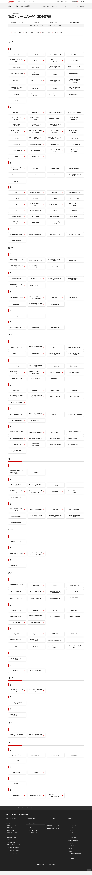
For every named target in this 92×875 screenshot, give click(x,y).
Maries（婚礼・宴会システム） (35, 690)
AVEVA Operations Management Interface (55, 67)
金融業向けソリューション (12, 830)
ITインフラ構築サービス (55, 54)
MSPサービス (55, 210)
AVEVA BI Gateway (74, 73)
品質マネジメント (73, 837)
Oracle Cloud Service (74, 234)
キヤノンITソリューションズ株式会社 (19, 6)
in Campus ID (16, 144)
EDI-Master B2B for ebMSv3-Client (36, 124)
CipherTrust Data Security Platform (75, 353)
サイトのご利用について (39, 873)
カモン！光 (55, 266)
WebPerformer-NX (74, 168)
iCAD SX (36, 54)
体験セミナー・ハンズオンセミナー (54, 828)
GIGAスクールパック (36, 279)
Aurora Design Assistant (35, 234)
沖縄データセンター (55, 234)
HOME (7, 808)
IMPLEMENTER (35, 156)
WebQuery (35, 168)
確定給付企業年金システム (35, 260)
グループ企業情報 (73, 1)
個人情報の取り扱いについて (19, 873)
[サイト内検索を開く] (81, 1)
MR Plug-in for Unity (35, 210)
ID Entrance (74, 54)
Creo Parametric (55, 304)
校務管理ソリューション (16, 327)
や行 (55, 32)
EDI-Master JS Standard (74, 112)
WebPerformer (55, 168)
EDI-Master (16, 112)
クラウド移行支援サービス (16, 297)
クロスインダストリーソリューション (14, 844)
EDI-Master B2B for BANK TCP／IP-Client (35, 131)
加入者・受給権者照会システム (16, 266)
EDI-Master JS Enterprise (55, 112)
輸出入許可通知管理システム (35, 735)
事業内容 (71, 830)
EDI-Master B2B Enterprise (74, 118)
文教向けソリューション (12, 832)
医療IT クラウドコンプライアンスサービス (54, 138)
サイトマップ (49, 873)
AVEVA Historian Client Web (55, 80)
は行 (43, 32)
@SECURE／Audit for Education (74, 88)
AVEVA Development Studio (54, 73)
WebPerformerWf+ (55, 175)
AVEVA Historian (16, 81)
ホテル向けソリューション (12, 835)
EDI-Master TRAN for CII (55, 118)
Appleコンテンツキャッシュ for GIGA (35, 94)
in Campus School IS (74, 144)
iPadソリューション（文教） (16, 60)
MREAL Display (35, 222)
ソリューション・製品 (44, 6)
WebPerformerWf (35, 175)
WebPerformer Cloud (16, 175)
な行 (38, 32)
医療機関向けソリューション (12, 837)
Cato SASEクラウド (36, 316)
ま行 (49, 32)
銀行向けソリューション (36, 285)
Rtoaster (16, 54)
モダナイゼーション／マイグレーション (16, 714)
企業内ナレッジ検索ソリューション (54, 278)
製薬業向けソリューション (12, 839)
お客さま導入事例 (54, 6)
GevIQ (16, 316)
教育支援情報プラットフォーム (16, 285)
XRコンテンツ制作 (74, 198)
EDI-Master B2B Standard (16, 124)
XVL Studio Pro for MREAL (74, 204)
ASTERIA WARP (35, 88)
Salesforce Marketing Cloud (74, 414)
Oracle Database (16, 240)
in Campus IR (74, 138)
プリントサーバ (74, 640)
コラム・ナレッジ (74, 6)
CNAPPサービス (16, 366)
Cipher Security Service (74, 347)
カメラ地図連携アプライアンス (35, 266)
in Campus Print (35, 150)
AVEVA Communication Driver (74, 67)
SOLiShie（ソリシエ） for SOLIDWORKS (16, 432)
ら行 (61, 32)
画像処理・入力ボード (74, 260)
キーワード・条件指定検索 (55, 22)
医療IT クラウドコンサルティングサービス (35, 138)
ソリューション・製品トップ (17, 22)
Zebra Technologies (16, 420)
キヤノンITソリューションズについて (76, 823)
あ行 (14, 32)
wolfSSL (16, 181)
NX (16, 210)
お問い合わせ (9, 873)
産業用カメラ (16, 354)
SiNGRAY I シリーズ (74, 372)
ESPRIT (55, 198)
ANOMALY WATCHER (74, 94)
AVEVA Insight (74, 60)
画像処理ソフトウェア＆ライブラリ (54, 260)
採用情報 (70, 851)
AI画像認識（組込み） (35, 192)
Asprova (55, 88)
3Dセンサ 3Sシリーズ (55, 396)
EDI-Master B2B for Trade (16, 131)
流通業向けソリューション (12, 827)
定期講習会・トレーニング (53, 825)
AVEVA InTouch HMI (16, 67)
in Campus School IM (16, 150)
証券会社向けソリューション (16, 372)
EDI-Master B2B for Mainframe (55, 131)
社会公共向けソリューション (12, 842)
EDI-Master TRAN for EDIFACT (16, 118)
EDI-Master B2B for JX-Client (55, 124)
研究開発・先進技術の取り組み (74, 840)
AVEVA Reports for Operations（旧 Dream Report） (75, 81)
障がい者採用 (72, 858)
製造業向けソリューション (12, 825)
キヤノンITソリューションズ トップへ (46, 864)
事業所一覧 (72, 835)
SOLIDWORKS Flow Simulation (16, 451)
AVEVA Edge (35, 67)
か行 (20, 32)
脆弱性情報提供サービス (16, 414)
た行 (32, 32)
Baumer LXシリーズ (16, 592)
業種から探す (37, 22)
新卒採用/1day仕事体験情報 (75, 853)
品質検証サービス (16, 610)
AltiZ (16, 101)
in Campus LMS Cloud (35, 144)
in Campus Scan (55, 144)
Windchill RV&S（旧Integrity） (16, 168)
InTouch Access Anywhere (74, 150)
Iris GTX (36, 60)
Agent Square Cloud (74, 192)
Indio (16, 156)
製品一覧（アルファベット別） (55, 25)
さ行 (26, 32)
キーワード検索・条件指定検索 (12, 847)
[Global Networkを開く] (83, 1)
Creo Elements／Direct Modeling (35, 304)
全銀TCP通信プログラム (35, 420)
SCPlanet (35, 198)
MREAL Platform (74, 216)
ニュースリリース (72, 845)
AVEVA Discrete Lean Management (35, 73)
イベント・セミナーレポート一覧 (33, 832)
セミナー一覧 (50, 823)
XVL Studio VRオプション (54, 204)
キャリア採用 (72, 856)
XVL (16, 204)
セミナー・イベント (64, 6)
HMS (16, 192)
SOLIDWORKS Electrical (74, 438)
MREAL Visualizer (54, 216)
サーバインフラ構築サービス (35, 347)
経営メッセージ (73, 825)
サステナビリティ (72, 843)
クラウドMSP (55, 297)
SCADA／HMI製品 (55, 390)
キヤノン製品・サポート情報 (60, 1)
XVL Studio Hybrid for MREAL (35, 204)
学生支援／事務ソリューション (16, 260)
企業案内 (82, 6)
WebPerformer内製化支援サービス (74, 174)
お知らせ (70, 848)
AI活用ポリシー (29, 873)
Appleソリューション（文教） (55, 94)
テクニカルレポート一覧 (31, 830)
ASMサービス (55, 192)
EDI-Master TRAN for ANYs (35, 118)
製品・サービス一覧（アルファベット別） (15, 853)
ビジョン (71, 827)
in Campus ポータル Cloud (55, 150)
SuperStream (35, 390)
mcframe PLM (35, 216)
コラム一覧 (28, 827)
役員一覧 (71, 832)
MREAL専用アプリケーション (16, 222)
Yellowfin (16, 138)
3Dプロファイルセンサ (16, 402)
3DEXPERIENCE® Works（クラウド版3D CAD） (36, 396)
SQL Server (16, 198)
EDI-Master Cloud (35, 112)
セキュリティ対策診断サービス (35, 414)
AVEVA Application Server (55, 60)
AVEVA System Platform (16, 73)
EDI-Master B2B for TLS (74, 125)
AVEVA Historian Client (35, 81)
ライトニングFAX (16, 755)
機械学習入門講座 (16, 279)
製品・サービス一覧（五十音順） (13, 850)
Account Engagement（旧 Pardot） (16, 88)
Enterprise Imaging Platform (55, 222)
